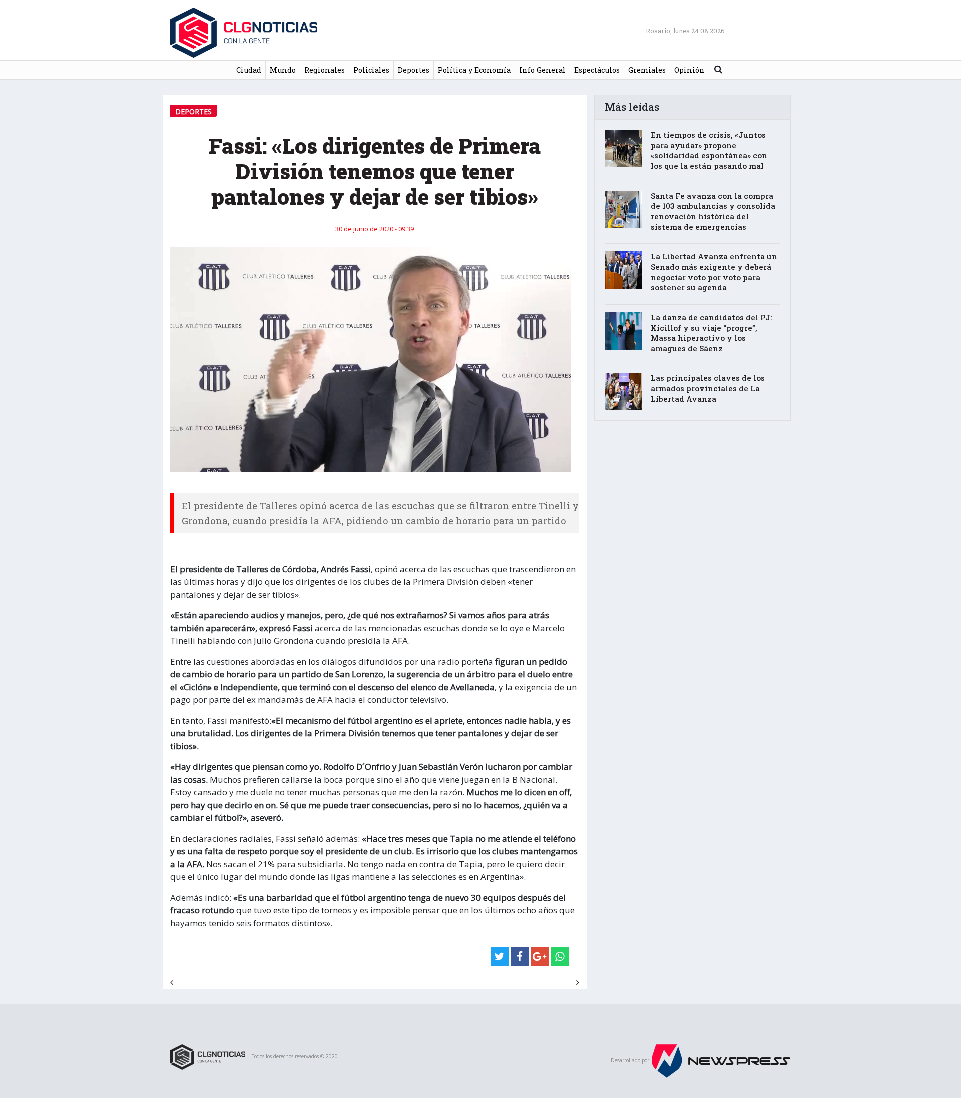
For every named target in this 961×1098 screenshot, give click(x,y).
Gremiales (647, 70)
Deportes (413, 70)
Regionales (324, 70)
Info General (542, 70)
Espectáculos (597, 70)
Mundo (283, 70)
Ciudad (248, 70)
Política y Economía (474, 70)
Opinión (689, 70)
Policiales (371, 70)
